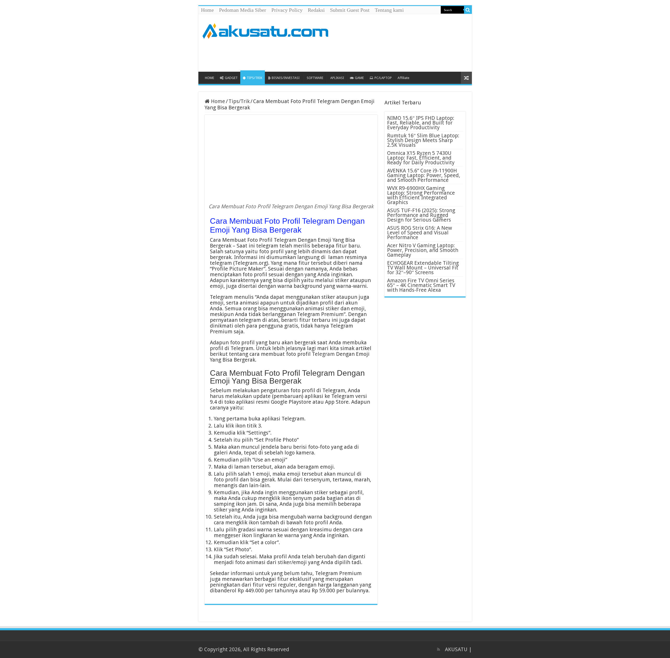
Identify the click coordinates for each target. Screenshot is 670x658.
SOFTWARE (315, 78)
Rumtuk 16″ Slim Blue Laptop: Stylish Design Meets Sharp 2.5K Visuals (423, 140)
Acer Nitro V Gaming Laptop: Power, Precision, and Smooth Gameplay (422, 250)
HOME (209, 78)
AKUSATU (456, 649)
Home (207, 10)
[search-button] (468, 10)
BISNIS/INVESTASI (286, 78)
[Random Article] (466, 78)
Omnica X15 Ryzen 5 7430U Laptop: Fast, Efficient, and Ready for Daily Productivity (421, 158)
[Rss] (438, 649)
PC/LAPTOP (383, 78)
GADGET (231, 78)
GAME (359, 78)
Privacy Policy (287, 10)
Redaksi (316, 10)
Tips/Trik (239, 101)
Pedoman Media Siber (242, 10)
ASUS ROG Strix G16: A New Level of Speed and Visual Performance (419, 232)
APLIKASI (337, 78)
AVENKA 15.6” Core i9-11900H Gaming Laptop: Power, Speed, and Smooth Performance (423, 175)
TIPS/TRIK (254, 78)
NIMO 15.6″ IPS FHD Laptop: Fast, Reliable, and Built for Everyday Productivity (420, 123)
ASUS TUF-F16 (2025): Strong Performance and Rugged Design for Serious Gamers (421, 215)
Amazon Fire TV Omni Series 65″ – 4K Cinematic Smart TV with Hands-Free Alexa (421, 285)
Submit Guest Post (350, 10)
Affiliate (403, 78)
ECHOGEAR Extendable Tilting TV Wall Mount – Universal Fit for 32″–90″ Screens (423, 267)
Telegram (323, 354)
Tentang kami (389, 10)
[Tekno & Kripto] (265, 30)
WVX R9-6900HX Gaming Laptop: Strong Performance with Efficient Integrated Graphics (421, 195)
